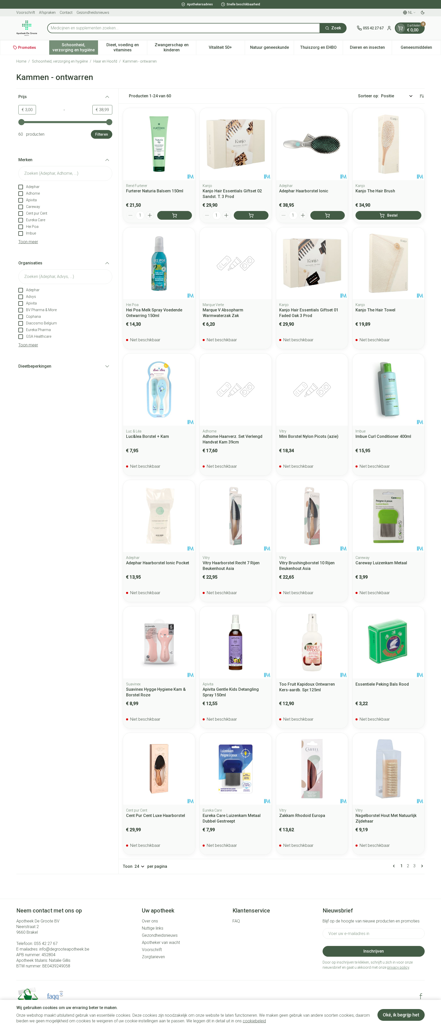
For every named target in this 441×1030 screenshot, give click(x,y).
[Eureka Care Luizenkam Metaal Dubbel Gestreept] (236, 769)
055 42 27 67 (46, 943)
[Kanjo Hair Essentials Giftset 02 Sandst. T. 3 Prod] (236, 144)
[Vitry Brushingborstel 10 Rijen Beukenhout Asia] (312, 516)
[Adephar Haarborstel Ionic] (312, 144)
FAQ (236, 921)
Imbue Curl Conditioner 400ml (383, 436)
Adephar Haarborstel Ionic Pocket (157, 562)
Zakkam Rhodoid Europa (302, 815)
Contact (66, 12)
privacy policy (398, 967)
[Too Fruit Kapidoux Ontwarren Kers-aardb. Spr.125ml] (312, 642)
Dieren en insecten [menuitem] (371, 48)
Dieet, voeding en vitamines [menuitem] (126, 47)
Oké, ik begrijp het (401, 1014)
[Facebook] (421, 996)
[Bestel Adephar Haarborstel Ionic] (327, 215)
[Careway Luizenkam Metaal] (388, 516)
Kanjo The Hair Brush (375, 191)
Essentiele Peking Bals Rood (382, 684)
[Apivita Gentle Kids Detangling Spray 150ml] (236, 642)
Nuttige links (152, 928)
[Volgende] (421, 866)
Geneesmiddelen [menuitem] (421, 48)
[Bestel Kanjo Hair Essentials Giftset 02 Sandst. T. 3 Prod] (251, 215)
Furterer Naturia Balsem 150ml (154, 191)
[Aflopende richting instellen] (422, 96)
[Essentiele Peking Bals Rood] (388, 642)
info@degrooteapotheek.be (64, 949)
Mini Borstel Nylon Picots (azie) (308, 436)
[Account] (389, 28)
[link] (394, 866)
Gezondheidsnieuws (93, 12)
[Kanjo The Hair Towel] (388, 263)
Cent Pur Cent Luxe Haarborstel (155, 815)
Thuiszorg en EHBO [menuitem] (321, 48)
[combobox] (183, 28)
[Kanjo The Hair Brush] (388, 144)
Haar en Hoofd (105, 61)
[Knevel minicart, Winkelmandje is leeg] (400, 28)
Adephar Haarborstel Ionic (303, 191)
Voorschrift (25, 12)
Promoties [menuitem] (27, 47)
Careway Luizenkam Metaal (381, 562)
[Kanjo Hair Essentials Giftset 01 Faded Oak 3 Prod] (312, 263)
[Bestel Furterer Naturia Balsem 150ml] (174, 215)
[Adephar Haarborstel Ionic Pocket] (159, 516)
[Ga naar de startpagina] (26, 28)
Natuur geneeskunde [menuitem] (272, 48)
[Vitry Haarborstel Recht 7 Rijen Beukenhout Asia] (236, 516)
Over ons (150, 921)
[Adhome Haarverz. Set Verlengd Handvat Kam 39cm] (236, 390)
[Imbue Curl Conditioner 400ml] (388, 390)
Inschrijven (373, 951)
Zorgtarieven (153, 956)
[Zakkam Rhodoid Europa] (312, 769)
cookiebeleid (254, 1021)
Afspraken (47, 12)
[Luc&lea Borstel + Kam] (159, 390)
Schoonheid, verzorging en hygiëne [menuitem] (75, 47)
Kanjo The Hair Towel (375, 310)
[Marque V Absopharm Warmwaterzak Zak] (236, 263)
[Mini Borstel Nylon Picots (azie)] (312, 390)
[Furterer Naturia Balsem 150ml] (159, 144)
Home (21, 61)
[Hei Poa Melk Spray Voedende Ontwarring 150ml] (159, 263)
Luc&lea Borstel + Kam (147, 436)
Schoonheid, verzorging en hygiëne (60, 61)
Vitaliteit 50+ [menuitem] (227, 48)
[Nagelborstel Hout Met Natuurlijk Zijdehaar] (388, 769)
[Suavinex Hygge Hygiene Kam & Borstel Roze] (159, 642)
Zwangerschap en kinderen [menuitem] (175, 47)
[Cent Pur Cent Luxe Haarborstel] (159, 769)
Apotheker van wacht (161, 942)
